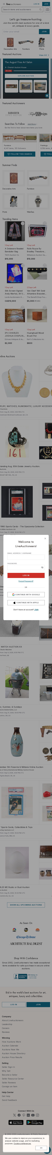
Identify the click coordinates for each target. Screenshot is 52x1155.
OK (41, 1148)
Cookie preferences (22, 1143)
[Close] (45, 538)
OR (26, 587)
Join (36, 609)
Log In (26, 575)
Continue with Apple (27, 603)
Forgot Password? (26, 581)
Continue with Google (27, 595)
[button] (42, 567)
